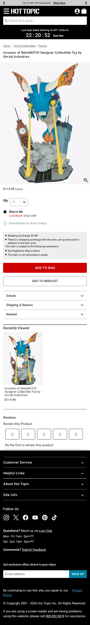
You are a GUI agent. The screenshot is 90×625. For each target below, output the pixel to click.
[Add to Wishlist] (39, 336)
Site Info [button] (10, 495)
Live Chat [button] (45, 531)
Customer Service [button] (17, 462)
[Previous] (4, 3)
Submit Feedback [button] (34, 550)
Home (6, 45)
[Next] (86, 3)
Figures (42, 45)
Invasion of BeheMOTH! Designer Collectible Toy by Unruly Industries (22, 392)
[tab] (45, 123)
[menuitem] (84, 11)
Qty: (6, 200)
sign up (78, 574)
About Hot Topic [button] (16, 484)
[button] (5, 11)
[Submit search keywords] (6, 20)
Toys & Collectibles (24, 45)
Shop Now (59, 2)
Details (11, 296)
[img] (6, 517)
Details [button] (19, 188)
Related (11, 314)
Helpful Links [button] (14, 473)
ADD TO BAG (45, 268)
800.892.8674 (55, 616)
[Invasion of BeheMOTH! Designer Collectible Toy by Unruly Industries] (23, 358)
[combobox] (45, 20)
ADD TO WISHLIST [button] (45, 281)
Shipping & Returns (19, 305)
